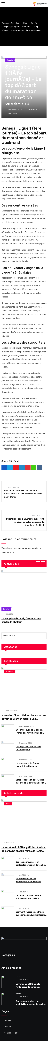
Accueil (7, 1020)
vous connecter (20, 548)
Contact (8, 1026)
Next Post (36, 515)
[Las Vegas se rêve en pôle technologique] (7, 746)
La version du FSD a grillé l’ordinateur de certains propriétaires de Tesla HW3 (23, 851)
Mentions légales (11, 1033)
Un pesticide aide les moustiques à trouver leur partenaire (28, 881)
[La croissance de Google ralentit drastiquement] (7, 763)
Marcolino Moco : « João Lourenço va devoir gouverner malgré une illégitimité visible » (23, 719)
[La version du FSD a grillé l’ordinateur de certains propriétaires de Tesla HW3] (24, 818)
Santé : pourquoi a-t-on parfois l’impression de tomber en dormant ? (31, 865)
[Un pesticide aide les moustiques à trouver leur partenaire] (7, 878)
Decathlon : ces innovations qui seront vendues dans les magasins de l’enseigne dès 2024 (25, 522)
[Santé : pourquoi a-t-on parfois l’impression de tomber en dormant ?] (7, 862)
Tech (18, 976)
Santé (18, 993)
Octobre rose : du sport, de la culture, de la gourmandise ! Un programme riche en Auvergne (31, 783)
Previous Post (13, 487)
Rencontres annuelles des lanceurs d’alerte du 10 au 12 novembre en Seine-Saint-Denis (23, 493)
